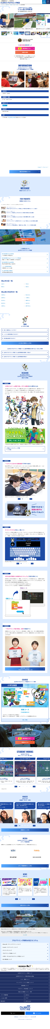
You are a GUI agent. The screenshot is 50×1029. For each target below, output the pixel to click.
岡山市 (12, 117)
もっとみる (25, 934)
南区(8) (27, 286)
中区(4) (27, 284)
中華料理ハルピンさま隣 (7, 267)
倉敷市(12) (28, 300)
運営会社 (16, 1016)
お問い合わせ (28, 1001)
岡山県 (9, 117)
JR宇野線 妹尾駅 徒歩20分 (7, 271)
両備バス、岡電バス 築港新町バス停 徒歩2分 (11, 259)
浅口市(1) (3, 300)
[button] (19, 499)
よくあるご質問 (4, 998)
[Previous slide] (1, 21)
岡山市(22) (28, 295)
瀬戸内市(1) (28, 306)
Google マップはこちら (42, 167)
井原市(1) (3, 295)
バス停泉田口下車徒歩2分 (8, 254)
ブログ (27, 998)
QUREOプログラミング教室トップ (25, 973)
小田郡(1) (28, 297)
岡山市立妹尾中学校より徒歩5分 (8, 263)
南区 (15, 117)
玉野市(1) (3, 306)
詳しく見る (25, 720)
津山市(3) (28, 303)
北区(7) (2, 284)
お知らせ (27, 994)
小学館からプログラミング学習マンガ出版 (13, 449)
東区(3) (2, 286)
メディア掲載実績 (4, 994)
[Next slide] (48, 21)
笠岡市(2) (3, 297)
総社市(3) (3, 303)
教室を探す (3, 1001)
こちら (28, 58)
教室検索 (44, 2)
